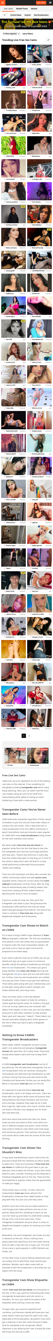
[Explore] (2, 2)
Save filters (28, 33)
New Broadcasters (41, 15)
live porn (18, 974)
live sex (10, 967)
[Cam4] (14, 3)
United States (15, 15)
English (28, 15)
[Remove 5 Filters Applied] (18, 33)
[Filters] (4, 15)
